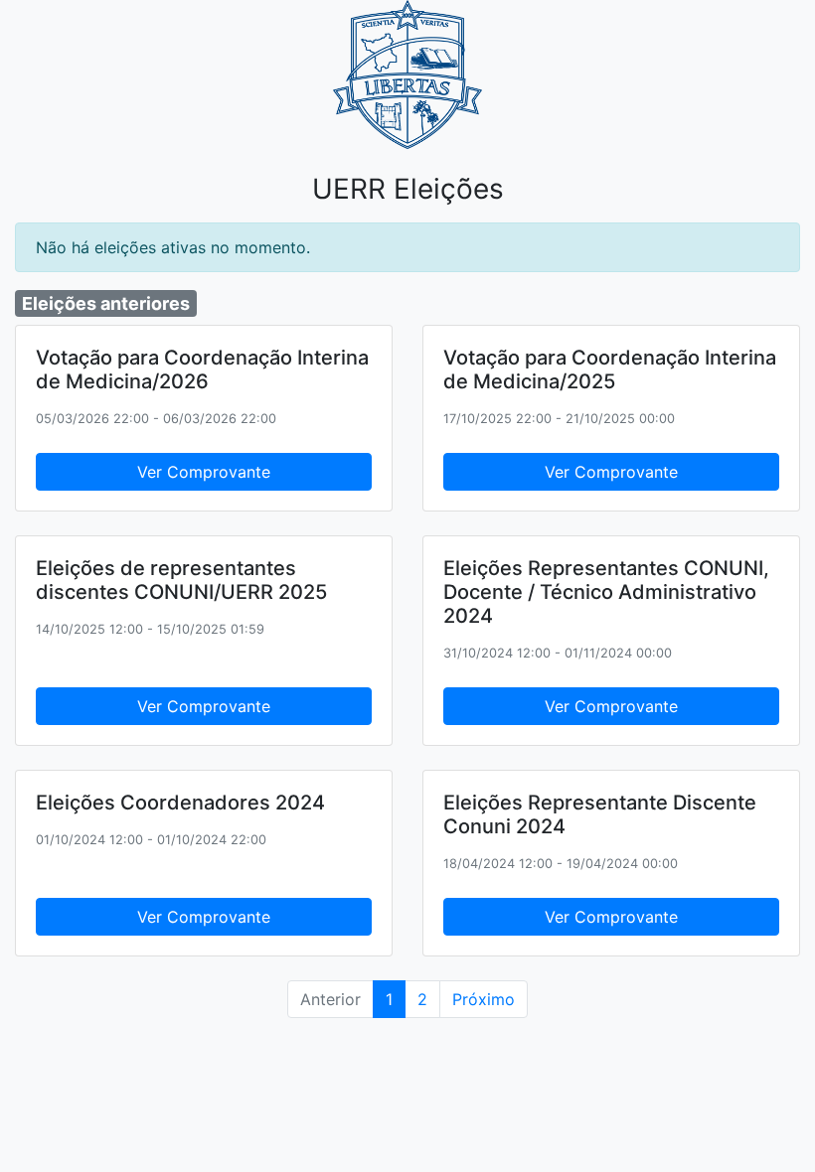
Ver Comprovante (203, 472)
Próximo (483, 999)
